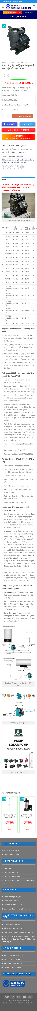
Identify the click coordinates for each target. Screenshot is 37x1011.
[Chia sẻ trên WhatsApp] (3, 167)
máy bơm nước (6, 162)
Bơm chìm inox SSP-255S (27, 817)
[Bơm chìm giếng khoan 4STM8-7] (9, 804)
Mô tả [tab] (4, 179)
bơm (14, 613)
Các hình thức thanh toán (13, 905)
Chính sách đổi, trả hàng (12, 901)
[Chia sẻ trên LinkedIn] (22, 167)
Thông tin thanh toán (11, 855)
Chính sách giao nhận (12, 876)
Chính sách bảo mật (11, 872)
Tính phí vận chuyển (19, 152)
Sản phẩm (15, 62)
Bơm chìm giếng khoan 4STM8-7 (9, 817)
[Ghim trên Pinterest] (18, 167)
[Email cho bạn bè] (14, 167)
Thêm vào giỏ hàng (22, 116)
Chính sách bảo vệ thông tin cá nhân (17, 909)
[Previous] (1, 815)
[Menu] (3, 6)
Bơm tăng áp (11, 156)
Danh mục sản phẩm (18, 17)
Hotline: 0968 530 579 (12, 924)
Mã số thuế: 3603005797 (13, 928)
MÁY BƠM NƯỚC (26, 62)
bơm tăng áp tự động (18, 160)
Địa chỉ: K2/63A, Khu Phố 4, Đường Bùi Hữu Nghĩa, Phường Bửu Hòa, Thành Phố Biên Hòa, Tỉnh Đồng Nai (18, 939)
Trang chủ (29, 13)
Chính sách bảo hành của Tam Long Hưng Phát (18, 882)
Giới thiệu (7, 868)
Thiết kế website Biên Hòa (26, 1003)
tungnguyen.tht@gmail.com (14, 955)
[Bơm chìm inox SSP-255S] (27, 804)
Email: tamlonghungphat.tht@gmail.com (18, 932)
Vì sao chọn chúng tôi (12, 851)
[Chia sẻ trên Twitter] (11, 167)
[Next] (36, 815)
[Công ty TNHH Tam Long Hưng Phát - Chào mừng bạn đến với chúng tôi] (18, 6)
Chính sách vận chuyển (12, 897)
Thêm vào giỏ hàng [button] (9, 828)
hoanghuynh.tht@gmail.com (14, 963)
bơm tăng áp (8, 160)
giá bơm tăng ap (29, 160)
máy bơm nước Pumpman (18, 162)
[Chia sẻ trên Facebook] (7, 167)
